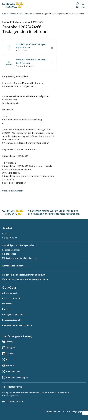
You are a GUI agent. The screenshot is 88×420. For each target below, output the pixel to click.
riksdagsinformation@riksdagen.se (21, 258)
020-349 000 (11, 254)
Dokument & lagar (15, 13)
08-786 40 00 (11, 238)
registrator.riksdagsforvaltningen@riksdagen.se (27, 279)
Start (4, 13)
